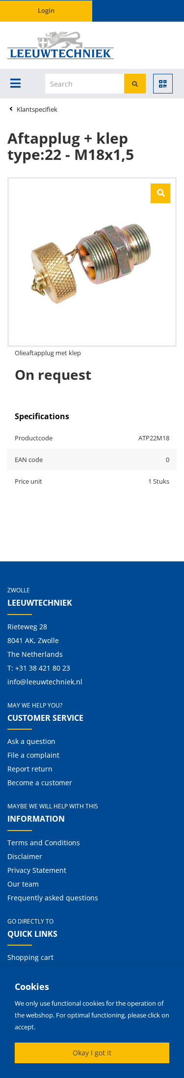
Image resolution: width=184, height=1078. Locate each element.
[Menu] (15, 83)
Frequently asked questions (52, 897)
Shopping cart (30, 957)
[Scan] (163, 83)
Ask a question (31, 741)
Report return (30, 768)
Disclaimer (24, 856)
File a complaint (33, 755)
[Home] (38, 45)
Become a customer (39, 782)
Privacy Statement (36, 870)
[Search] (135, 83)
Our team (23, 884)
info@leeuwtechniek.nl (44, 681)
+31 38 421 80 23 (42, 668)
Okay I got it (92, 1052)
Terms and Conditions (43, 842)
